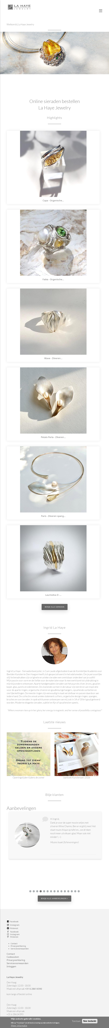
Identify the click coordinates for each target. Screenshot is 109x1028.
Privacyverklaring (18, 946)
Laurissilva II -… (53, 594)
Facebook (14, 921)
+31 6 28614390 (33, 988)
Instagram (14, 925)
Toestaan (76, 1021)
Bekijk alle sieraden (54, 607)
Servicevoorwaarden (20, 948)
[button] (30, 891)
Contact (14, 943)
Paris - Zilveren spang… (53, 516)
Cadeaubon (13, 956)
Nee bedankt (89, 1021)
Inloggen (11, 966)
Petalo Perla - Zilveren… (53, 437)
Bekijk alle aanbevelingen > (54, 898)
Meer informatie (19, 1025)
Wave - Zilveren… (53, 358)
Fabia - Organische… (53, 279)
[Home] (19, 6)
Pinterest (14, 928)
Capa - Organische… (53, 200)
